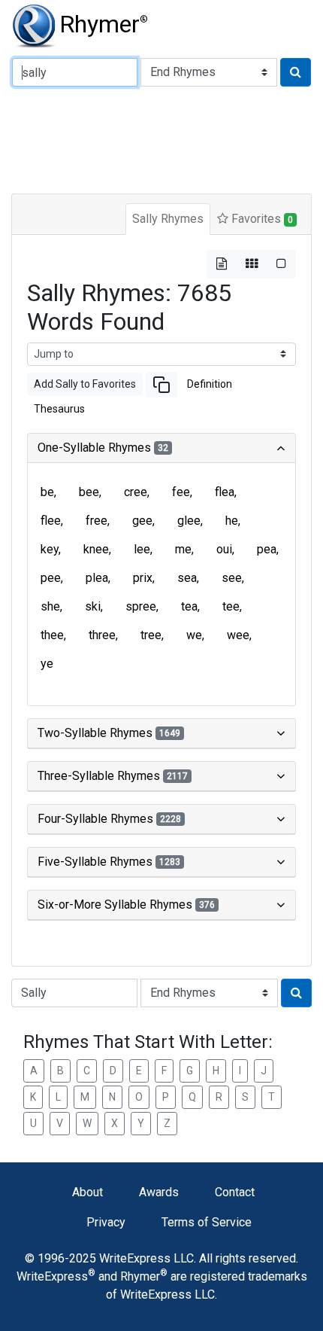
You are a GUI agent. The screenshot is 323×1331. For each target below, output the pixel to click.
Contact (235, 1192)
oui (224, 549)
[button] (161, 384)
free (96, 520)
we (194, 635)
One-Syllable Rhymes (103, 447)
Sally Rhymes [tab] (168, 219)
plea (97, 578)
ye (47, 663)
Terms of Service (207, 1222)
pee (51, 578)
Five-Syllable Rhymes (109, 861)
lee (142, 549)
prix (142, 578)
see (232, 578)
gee (142, 520)
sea (187, 578)
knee (96, 549)
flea (224, 492)
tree (151, 635)
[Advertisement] (161, 138)
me (183, 549)
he (231, 520)
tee (231, 606)
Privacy (105, 1222)
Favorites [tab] (260, 219)
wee (238, 635)
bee (89, 492)
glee (189, 520)
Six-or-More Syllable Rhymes (126, 904)
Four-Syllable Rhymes (109, 819)
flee (51, 520)
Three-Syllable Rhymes (113, 776)
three (102, 635)
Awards (159, 1192)
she (50, 606)
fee (181, 492)
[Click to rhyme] (295, 72)
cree (135, 492)
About (87, 1192)
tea (189, 606)
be (47, 492)
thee (52, 635)
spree (140, 606)
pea (266, 549)
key (50, 549)
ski (93, 606)
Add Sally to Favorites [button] (85, 384)
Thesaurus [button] (59, 409)
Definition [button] (209, 384)
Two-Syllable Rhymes (109, 733)
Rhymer (103, 24)
